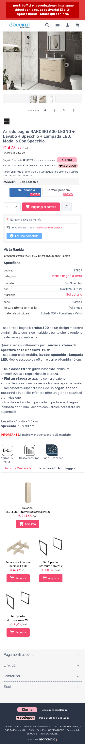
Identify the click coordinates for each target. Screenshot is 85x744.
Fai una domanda (26, 236)
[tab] (18, 468)
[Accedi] (67, 25)
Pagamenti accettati (19, 654)
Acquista (30, 523)
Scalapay (63, 717)
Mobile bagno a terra (67, 276)
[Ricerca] (47, 25)
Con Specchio (27, 192)
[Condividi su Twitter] (45, 110)
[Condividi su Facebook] (54, 110)
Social (8, 687)
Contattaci (12, 676)
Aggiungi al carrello (43, 207)
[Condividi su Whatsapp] (73, 110)
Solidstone (74, 294)
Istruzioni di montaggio (57, 468)
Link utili (10, 665)
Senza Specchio (60, 192)
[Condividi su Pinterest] (64, 110)
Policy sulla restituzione (48, 227)
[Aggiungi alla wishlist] (66, 206)
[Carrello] (77, 25)
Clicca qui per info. (54, 14)
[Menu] (57, 25)
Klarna (66, 160)
